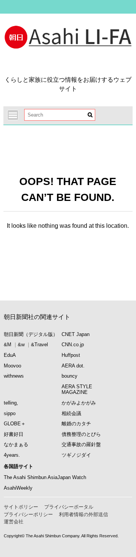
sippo (9, 413)
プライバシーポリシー (28, 514)
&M (7, 344)
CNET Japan (76, 334)
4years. (12, 455)
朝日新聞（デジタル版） (31, 334)
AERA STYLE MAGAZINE (77, 389)
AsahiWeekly (18, 488)
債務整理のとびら (81, 434)
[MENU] (13, 115)
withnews (14, 376)
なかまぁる (16, 444)
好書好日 (13, 434)
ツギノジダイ (76, 455)
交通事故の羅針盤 (81, 444)
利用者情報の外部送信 (83, 514)
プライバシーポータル (68, 507)
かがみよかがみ (79, 403)
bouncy (69, 376)
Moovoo (12, 366)
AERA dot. (73, 366)
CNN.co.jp (73, 344)
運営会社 (13, 521)
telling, (11, 403)
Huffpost (71, 355)
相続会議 (71, 413)
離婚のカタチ (76, 423)
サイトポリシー (21, 507)
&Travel (39, 344)
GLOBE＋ (15, 423)
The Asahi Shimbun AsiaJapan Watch (45, 477)
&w (21, 344)
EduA (10, 355)
